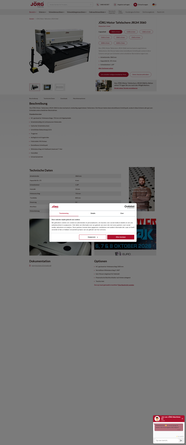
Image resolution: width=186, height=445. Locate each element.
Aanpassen (91, 237)
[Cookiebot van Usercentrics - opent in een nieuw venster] (126, 206)
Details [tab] (93, 213)
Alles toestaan (121, 237)
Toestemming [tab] (63, 213)
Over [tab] (122, 213)
